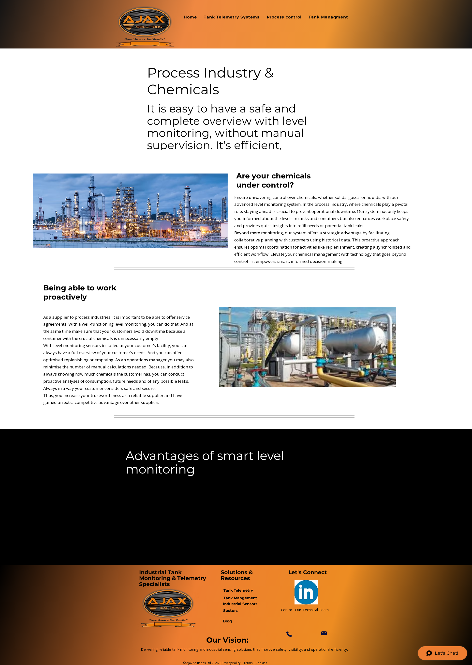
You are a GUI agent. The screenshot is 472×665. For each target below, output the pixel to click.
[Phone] (289, 634)
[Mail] (324, 633)
